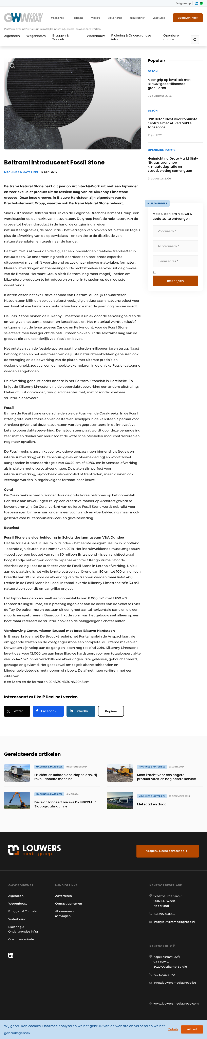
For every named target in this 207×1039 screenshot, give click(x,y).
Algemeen (12, 36)
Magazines (57, 17)
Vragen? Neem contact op (165, 851)
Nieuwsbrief (137, 17)
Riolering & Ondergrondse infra (131, 37)
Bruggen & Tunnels (60, 37)
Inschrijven (175, 281)
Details (173, 1029)
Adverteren (115, 17)
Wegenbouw (36, 36)
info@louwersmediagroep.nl (174, 922)
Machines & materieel (21, 172)
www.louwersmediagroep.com (176, 1003)
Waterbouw (96, 36)
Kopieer (111, 711)
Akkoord (192, 1029)
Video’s (95, 17)
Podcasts (77, 17)
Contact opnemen (68, 903)
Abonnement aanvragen (65, 913)
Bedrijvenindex (188, 17)
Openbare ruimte (171, 37)
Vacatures (159, 17)
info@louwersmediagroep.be (174, 982)
